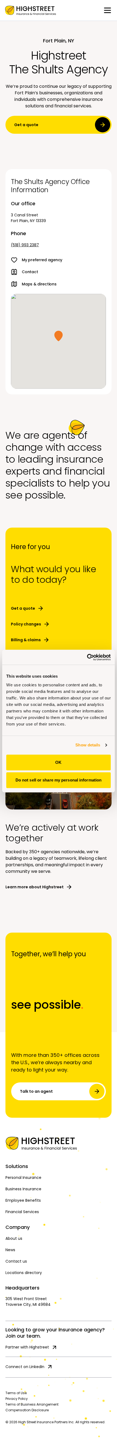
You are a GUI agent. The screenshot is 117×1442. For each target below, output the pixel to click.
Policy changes (26, 624)
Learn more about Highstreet (34, 887)
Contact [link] (30, 272)
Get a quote (26, 124)
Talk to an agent (36, 1091)
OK (58, 762)
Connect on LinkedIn (24, 1366)
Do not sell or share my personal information (58, 780)
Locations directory (23, 1272)
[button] (58, 336)
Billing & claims (26, 640)
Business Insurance (23, 1189)
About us (13, 1238)
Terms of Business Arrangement (32, 1404)
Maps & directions (39, 284)
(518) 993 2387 (25, 245)
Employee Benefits (23, 1200)
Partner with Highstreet (27, 1347)
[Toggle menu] (107, 10)
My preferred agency (42, 260)
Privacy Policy (16, 1398)
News (10, 1250)
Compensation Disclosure (27, 1410)
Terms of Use (16, 1393)
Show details (87, 745)
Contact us (16, 1261)
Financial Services (22, 1211)
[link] (30, 10)
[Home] (58, 1143)
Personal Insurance (23, 1177)
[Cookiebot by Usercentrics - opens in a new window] (87, 657)
